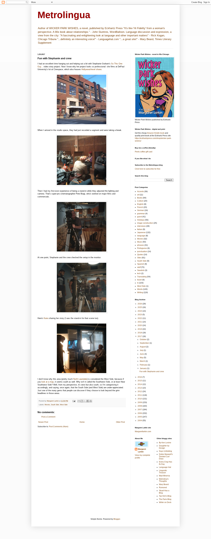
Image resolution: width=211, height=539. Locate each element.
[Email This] (78, 401)
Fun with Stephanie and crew (151, 371)
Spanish (140, 264)
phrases (140, 245)
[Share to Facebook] (87, 401)
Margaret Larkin (142, 450)
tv (138, 283)
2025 (140, 307)
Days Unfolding (165, 451)
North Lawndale (80, 379)
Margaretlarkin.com (143, 431)
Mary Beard (164, 484)
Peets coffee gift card (143, 152)
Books (139, 198)
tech (139, 273)
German (140, 210)
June (142, 354)
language (141, 236)
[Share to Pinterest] (90, 401)
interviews (141, 226)
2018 (140, 333)
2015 (140, 381)
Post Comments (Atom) (58, 426)
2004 (140, 420)
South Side (55, 405)
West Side (64, 405)
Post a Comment (48, 417)
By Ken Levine (165, 443)
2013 (140, 388)
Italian (139, 229)
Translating (142, 277)
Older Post (120, 422)
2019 (140, 329)
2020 (140, 325)
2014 (140, 384)
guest (139, 217)
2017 (140, 336)
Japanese (141, 232)
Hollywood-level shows (91, 69)
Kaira (46, 318)
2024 (140, 311)
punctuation (142, 251)
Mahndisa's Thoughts (164, 480)
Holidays (141, 220)
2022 (140, 318)
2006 (140, 413)
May (142, 357)
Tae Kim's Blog (165, 496)
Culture (140, 201)
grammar (141, 214)
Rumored (163, 487)
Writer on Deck (165, 502)
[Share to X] (84, 401)
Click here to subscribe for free (147, 169)
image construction (145, 223)
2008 (140, 406)
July (142, 350)
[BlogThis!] (81, 401)
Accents (140, 191)
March (143, 361)
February (144, 365)
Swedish (140, 270)
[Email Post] (74, 401)
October (143, 339)
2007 (140, 409)
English (140, 204)
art (138, 195)
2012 (140, 391)
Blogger (117, 519)
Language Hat (165, 467)
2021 (140, 322)
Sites (139, 258)
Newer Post (43, 422)
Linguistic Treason (163, 471)
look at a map (47, 382)
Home (82, 422)
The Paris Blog (165, 499)
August (143, 347)
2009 (140, 402)
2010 (140, 399)
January (143, 368)
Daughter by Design (164, 447)
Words (140, 289)
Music (139, 242)
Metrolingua (64, 15)
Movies (47, 405)
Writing (140, 292)
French (140, 207)
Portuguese (142, 248)
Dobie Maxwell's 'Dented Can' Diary (166, 456)
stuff (139, 267)
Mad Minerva (164, 476)
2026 (140, 304)
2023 (140, 315)
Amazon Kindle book (155, 133)
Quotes (140, 254)
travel (139, 280)
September (145, 343)
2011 (140, 395)
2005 (140, 417)
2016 (140, 377)
